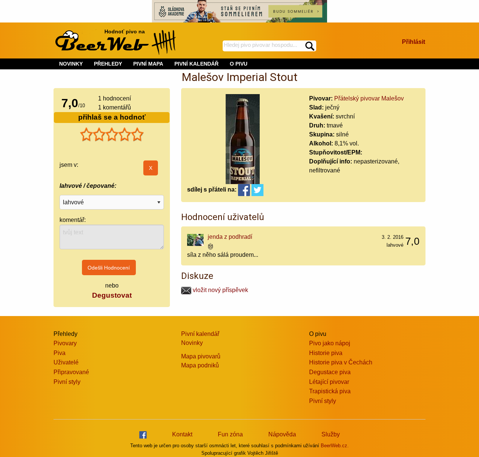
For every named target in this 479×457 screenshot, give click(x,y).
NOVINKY (71, 64)
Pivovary (65, 343)
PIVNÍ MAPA (148, 64)
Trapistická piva (330, 391)
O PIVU (238, 64)
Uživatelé (66, 362)
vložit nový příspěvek (219, 290)
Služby (330, 434)
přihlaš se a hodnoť (112, 117)
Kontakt (182, 434)
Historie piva (325, 353)
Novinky (192, 343)
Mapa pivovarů (200, 356)
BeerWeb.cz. (335, 445)
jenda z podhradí (230, 237)
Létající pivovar (329, 382)
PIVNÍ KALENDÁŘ (196, 64)
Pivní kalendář (200, 334)
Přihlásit (413, 42)
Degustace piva (330, 372)
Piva (59, 353)
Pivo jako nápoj (329, 343)
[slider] (112, 134)
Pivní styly (67, 382)
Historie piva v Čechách (340, 362)
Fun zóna (230, 434)
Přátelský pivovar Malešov (369, 98)
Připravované (71, 372)
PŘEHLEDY (108, 64)
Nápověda (282, 434)
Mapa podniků (200, 365)
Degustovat (112, 295)
